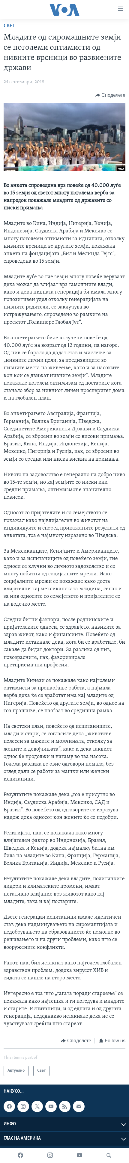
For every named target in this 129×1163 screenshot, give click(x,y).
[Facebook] (20, 1155)
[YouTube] (79, 1155)
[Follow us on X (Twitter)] (37, 1106)
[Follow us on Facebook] (9, 1106)
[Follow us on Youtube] (51, 1106)
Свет (9, 26)
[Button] (110, 95)
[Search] (109, 1155)
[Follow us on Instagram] (23, 1106)
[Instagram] (50, 1155)
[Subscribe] (78, 1106)
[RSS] (64, 1106)
